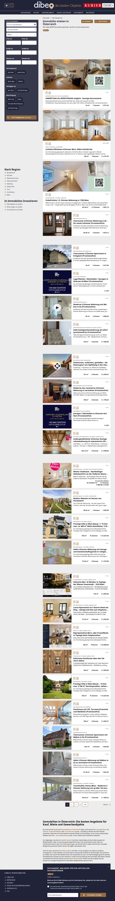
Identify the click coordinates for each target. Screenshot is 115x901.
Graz (57, 835)
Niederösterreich (12, 178)
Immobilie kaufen (65, 840)
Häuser (36, 13)
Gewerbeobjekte (48, 13)
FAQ (8, 891)
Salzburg (10, 184)
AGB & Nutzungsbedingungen (18, 886)
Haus (104, 830)
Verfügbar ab (11, 86)
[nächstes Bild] (70, 224)
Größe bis (25, 49)
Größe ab (9, 49)
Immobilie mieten (64, 851)
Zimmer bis (26, 58)
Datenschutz (12, 888)
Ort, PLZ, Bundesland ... (12, 21)
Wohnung (95, 830)
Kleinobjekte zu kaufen (14, 204)
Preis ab (9, 39)
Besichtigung (11, 95)
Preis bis (25, 39)
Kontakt (10, 883)
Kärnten (9, 175)
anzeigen (21, 117)
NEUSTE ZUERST (103, 21)
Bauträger (90, 13)
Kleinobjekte (78, 13)
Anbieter (9, 77)
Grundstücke (69, 831)
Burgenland (11, 173)
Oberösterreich (12, 181)
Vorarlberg (10, 192)
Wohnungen (26, 13)
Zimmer (45, 831)
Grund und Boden (64, 13)
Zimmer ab (10, 58)
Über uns (10, 877)
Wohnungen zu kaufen (14, 207)
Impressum (11, 880)
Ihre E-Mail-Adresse (52, 891)
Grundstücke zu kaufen (15, 210)
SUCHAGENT (87, 21)
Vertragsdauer (11, 68)
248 (85, 805)
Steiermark (10, 187)
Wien (8, 195)
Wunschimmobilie (76, 859)
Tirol (8, 189)
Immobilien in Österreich (71, 830)
